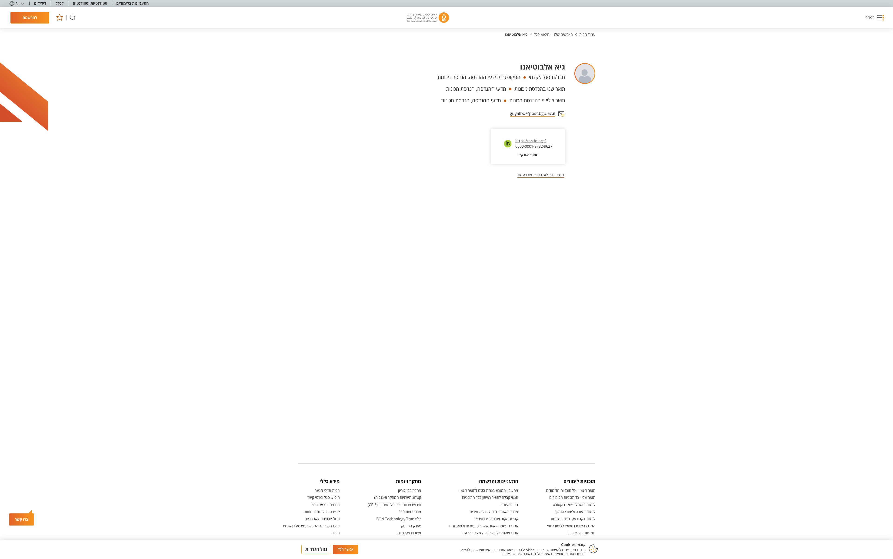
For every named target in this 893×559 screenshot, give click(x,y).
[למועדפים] (59, 17)
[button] (874, 17)
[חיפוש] (73, 17)
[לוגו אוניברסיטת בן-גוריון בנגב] (428, 17)
